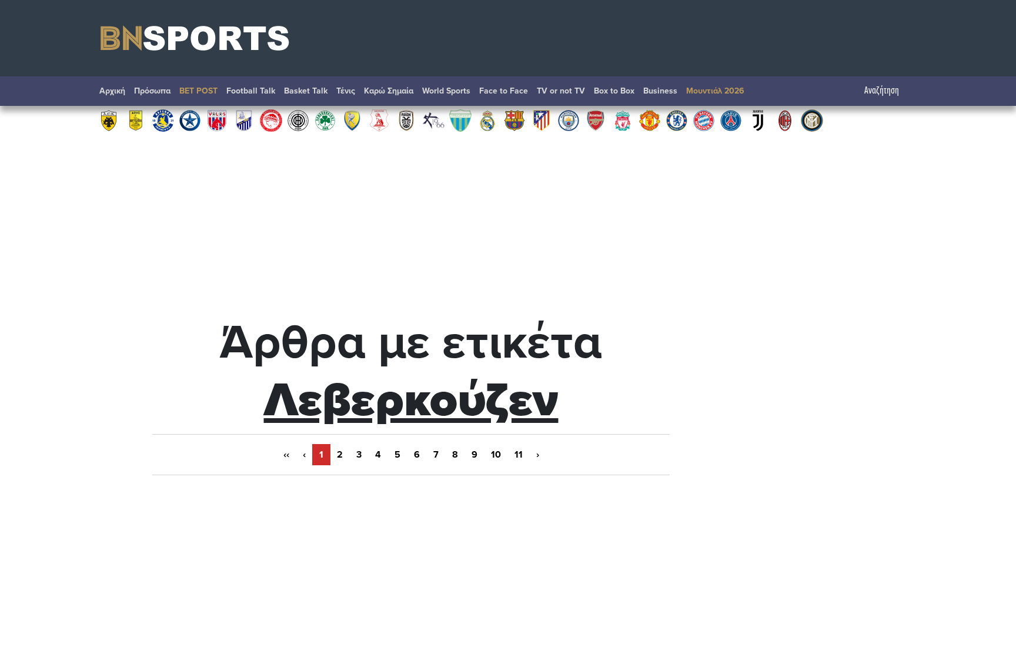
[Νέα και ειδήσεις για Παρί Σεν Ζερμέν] (731, 120)
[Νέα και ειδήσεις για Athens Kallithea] (433, 120)
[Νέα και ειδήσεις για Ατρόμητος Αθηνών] (190, 120)
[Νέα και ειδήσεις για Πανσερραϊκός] (379, 120)
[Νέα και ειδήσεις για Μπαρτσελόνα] (514, 120)
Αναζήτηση (881, 91)
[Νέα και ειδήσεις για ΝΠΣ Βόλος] (217, 120)
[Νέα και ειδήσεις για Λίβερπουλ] (622, 120)
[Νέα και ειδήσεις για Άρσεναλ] (595, 120)
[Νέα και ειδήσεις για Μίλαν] (785, 120)
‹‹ (286, 455)
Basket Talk (305, 91)
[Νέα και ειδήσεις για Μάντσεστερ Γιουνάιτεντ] (650, 120)
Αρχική (112, 91)
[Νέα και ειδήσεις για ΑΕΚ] (109, 120)
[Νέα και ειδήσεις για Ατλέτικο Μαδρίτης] (541, 120)
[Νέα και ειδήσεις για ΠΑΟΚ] (406, 120)
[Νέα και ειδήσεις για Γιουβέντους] (758, 120)
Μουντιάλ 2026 (715, 91)
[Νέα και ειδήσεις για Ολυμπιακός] (271, 120)
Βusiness (660, 91)
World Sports (446, 91)
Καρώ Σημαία (388, 91)
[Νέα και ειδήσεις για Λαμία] (244, 120)
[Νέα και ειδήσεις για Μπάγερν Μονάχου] (704, 120)
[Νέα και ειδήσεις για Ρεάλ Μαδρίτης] (487, 120)
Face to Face (503, 91)
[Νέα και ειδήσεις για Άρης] (136, 120)
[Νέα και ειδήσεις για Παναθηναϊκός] (325, 120)
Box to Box (614, 91)
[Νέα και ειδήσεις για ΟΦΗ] (298, 120)
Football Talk (250, 91)
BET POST (198, 91)
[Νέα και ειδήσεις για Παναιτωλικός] (352, 120)
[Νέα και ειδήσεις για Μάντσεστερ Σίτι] (568, 120)
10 (496, 455)
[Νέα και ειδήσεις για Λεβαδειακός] (460, 120)
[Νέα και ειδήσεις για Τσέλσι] (677, 120)
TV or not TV (561, 91)
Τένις (345, 91)
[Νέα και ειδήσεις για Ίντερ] (812, 120)
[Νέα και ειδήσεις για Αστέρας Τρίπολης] (163, 120)
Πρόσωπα (152, 91)
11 (518, 455)
